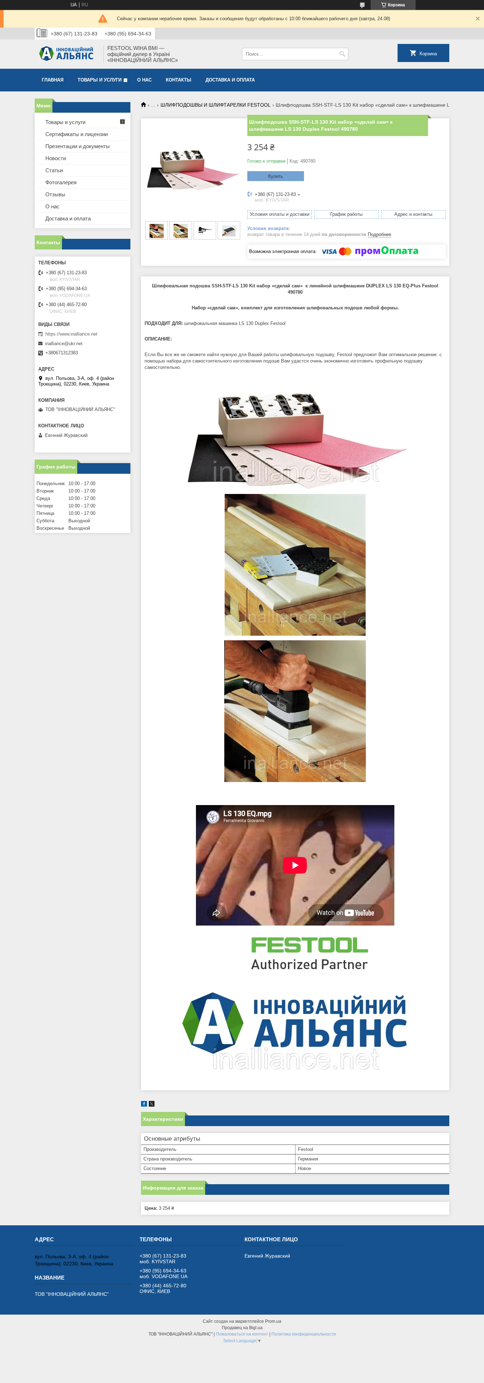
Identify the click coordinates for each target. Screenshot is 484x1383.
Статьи (54, 170)
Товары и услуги (100, 80)
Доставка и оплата (230, 80)
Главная (52, 80)
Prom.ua (273, 1321)
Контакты (178, 80)
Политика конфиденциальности (303, 1334)
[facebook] (144, 1105)
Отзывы (55, 194)
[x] (151, 1105)
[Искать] (342, 54)
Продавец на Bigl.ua (242, 1327)
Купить (275, 176)
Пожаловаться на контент (242, 1334)
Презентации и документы (77, 146)
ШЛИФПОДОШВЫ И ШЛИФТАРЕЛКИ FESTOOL (216, 105)
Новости (55, 158)
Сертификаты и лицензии (76, 134)
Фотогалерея (61, 182)
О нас (144, 80)
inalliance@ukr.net (64, 343)
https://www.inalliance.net (71, 334)
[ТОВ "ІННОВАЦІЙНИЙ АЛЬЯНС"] (67, 54)
